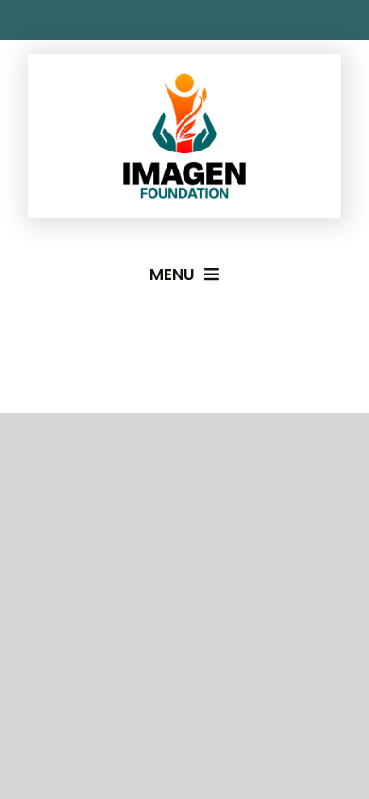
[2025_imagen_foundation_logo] (184, 80)
